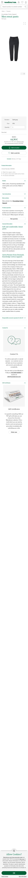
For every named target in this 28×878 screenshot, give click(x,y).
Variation (6, 119)
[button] (24, 23)
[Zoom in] (24, 74)
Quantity (7, 127)
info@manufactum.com (14, 376)
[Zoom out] (22, 74)
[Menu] (2, 2)
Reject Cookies (5, 876)
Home (3, 11)
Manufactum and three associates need (12, 857)
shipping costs (20, 141)
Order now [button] (14, 432)
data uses (22, 859)
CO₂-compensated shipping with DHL (14, 143)
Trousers (8, 11)
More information (22, 876)
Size (8, 123)
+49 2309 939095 (15, 372)
